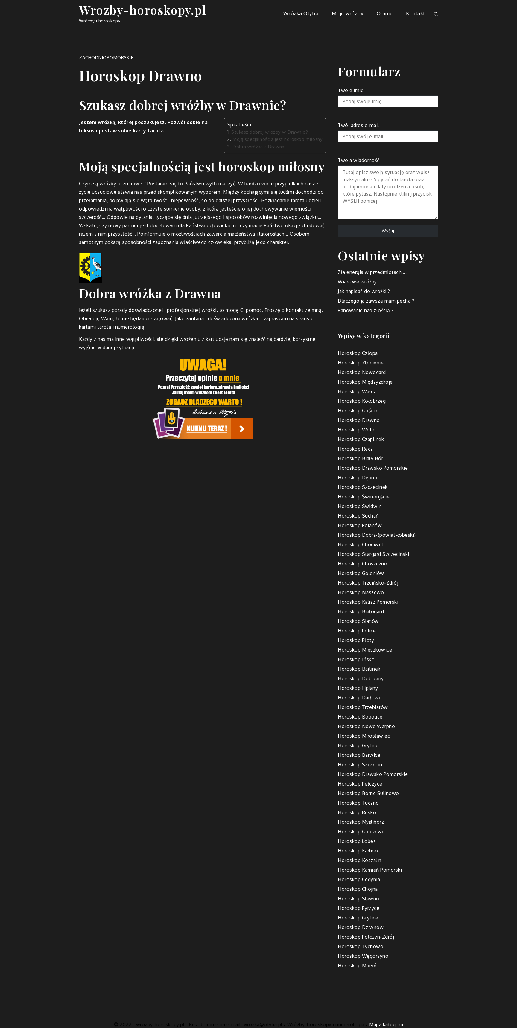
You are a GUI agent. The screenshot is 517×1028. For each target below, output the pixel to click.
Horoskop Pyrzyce (358, 908)
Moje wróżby (348, 13)
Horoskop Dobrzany (361, 678)
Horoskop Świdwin (359, 506)
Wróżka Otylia (301, 13)
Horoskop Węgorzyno (363, 956)
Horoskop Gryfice (358, 918)
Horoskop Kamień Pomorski (370, 870)
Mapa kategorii (386, 1024)
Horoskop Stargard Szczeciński (373, 554)
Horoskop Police (357, 631)
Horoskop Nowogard (362, 372)
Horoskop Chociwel (360, 544)
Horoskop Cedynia (359, 879)
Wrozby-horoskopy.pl (142, 10)
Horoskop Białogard (361, 611)
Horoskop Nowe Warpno (366, 726)
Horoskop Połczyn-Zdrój (366, 937)
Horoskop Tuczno (358, 803)
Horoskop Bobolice (360, 717)
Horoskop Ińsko (356, 659)
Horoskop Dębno (357, 478)
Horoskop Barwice (359, 755)
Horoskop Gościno (359, 411)
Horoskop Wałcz (357, 391)
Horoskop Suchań (358, 516)
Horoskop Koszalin (359, 860)
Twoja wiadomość (359, 160)
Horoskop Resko (357, 812)
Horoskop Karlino (358, 851)
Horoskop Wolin (356, 430)
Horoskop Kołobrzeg (362, 401)
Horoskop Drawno (359, 420)
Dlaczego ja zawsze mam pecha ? (376, 301)
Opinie (385, 13)
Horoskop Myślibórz (361, 822)
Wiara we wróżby (357, 282)
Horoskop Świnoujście (364, 497)
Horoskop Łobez (357, 841)
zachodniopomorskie (106, 57)
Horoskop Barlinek (359, 669)
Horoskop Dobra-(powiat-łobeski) (377, 535)
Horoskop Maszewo (361, 592)
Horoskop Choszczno (362, 564)
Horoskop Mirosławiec (364, 736)
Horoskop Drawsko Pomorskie (373, 468)
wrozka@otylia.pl (262, 1024)
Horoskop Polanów (360, 525)
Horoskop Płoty (356, 640)
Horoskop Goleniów (361, 573)
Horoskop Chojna (358, 889)
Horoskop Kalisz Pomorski (368, 602)
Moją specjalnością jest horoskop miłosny (277, 139)
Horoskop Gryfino (358, 745)
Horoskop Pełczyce (360, 784)
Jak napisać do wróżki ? (364, 291)
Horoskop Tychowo (360, 946)
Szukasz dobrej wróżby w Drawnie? (269, 132)
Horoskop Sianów (358, 621)
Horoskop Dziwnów (361, 927)
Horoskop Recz (355, 449)
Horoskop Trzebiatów (363, 707)
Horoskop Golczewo (361, 832)
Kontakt (415, 13)
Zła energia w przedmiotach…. (372, 272)
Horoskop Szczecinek (363, 487)
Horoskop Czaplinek (361, 439)
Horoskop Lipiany (358, 688)
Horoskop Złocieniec (362, 363)
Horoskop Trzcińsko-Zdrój (368, 583)
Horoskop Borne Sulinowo (368, 793)
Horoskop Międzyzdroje (365, 382)
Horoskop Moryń (357, 965)
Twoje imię (351, 90)
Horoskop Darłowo (360, 698)
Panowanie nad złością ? (366, 310)
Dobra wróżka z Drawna (258, 147)
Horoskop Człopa (358, 353)
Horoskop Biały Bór (360, 458)
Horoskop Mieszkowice (365, 650)
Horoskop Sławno (358, 899)
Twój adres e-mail (358, 125)
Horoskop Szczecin (360, 765)
